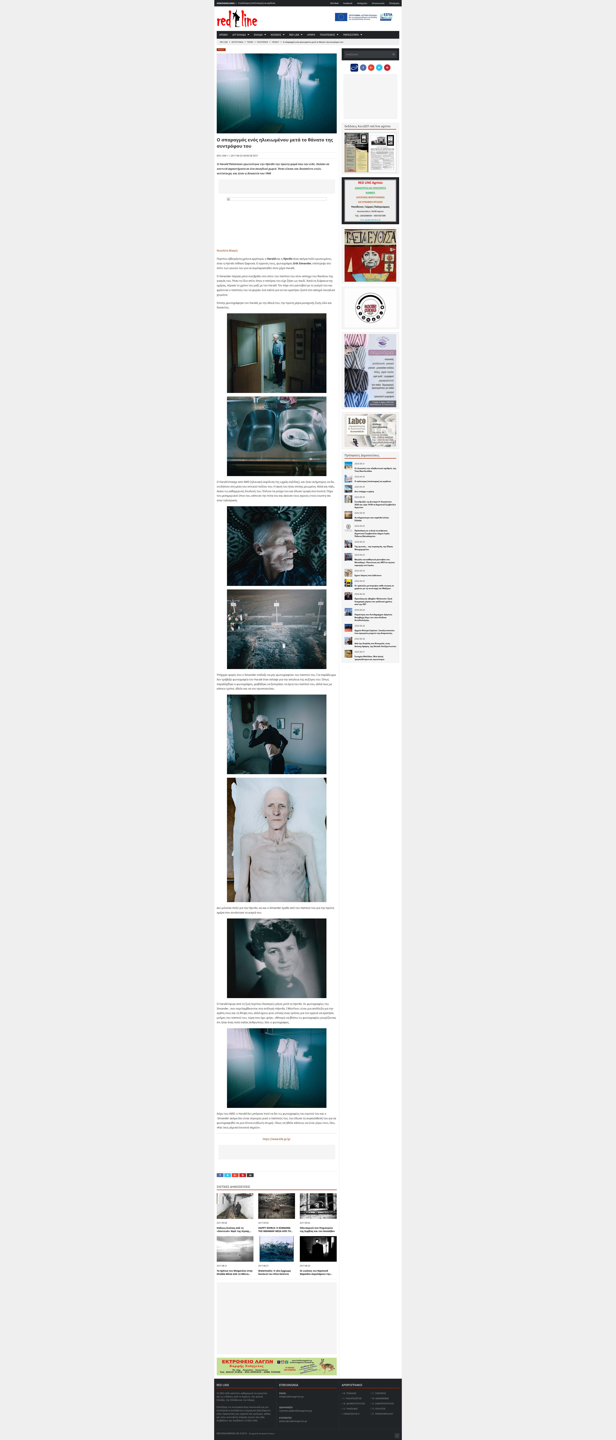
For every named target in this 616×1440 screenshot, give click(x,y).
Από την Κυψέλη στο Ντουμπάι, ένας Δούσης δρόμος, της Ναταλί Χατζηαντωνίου (375, 645)
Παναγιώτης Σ (351, 1413)
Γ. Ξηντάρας (379, 1393)
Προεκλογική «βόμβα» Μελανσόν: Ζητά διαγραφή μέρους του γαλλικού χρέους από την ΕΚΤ (373, 601)
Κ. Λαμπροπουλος (383, 1403)
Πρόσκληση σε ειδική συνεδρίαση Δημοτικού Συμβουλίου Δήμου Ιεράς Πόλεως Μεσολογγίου (372, 533)
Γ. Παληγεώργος (352, 1398)
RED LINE (224, 42)
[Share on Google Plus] (235, 1175)
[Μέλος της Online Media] (354, 67)
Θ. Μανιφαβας (380, 1398)
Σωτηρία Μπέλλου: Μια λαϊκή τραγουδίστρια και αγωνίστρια (369, 658)
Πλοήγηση (394, 3)
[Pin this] (242, 1175)
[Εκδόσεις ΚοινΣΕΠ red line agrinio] (370, 152)
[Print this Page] (250, 1175)
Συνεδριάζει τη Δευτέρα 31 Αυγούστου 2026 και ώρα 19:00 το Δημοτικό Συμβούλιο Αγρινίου (267, 5)
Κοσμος (276, 34)
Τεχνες (250, 42)
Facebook (347, 3)
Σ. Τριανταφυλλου (382, 1413)
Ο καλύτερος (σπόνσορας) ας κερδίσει (373, 481)
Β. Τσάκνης (349, 1393)
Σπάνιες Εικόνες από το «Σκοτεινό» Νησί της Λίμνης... (234, 1229)
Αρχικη (223, 34)
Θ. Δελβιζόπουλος (354, 1403)
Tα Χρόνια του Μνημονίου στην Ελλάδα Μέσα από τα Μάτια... (234, 1272)
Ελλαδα (258, 34)
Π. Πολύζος (379, 1408)
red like (294, 34)
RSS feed (334, 3)
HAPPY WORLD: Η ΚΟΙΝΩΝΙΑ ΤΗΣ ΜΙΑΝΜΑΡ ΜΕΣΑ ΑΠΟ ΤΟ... (275, 1229)
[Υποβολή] (393, 54)
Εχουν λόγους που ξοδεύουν (368, 575)
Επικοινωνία (378, 3)
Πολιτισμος (327, 34)
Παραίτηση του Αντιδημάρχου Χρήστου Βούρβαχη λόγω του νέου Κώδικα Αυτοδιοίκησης (373, 617)
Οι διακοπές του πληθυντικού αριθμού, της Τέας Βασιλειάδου (375, 470)
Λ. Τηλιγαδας (350, 1408)
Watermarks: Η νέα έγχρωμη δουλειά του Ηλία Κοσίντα (274, 1272)
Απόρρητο (362, 3)
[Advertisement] (276, 186)
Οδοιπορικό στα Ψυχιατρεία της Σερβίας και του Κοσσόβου (317, 1229)
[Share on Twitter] (227, 1175)
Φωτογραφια (237, 42)
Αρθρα (311, 34)
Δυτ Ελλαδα (239, 34)
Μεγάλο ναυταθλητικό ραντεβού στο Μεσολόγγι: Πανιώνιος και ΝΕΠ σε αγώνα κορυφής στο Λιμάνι (375, 562)
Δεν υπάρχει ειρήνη (364, 491)
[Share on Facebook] (220, 1175)
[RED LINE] (237, 18)
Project (275, 42)
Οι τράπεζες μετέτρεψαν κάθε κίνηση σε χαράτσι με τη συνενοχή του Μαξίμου (374, 587)
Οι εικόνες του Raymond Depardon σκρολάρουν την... (316, 1272)
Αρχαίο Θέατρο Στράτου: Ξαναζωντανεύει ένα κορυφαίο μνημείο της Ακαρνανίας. (375, 632)
